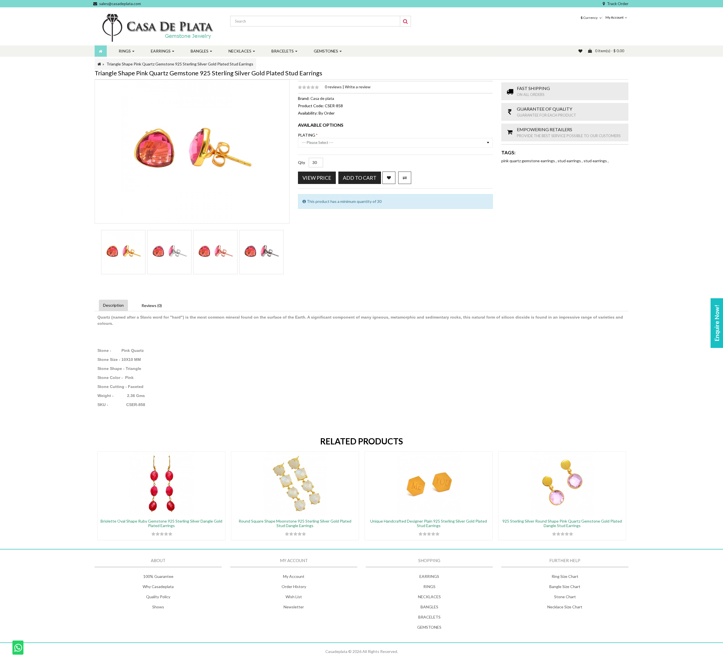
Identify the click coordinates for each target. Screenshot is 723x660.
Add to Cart (359, 178)
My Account (293, 576)
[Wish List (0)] (581, 51)
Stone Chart (565, 596)
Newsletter (294, 606)
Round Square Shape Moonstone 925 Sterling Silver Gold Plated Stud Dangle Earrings (295, 523)
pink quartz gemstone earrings (528, 160)
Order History (294, 586)
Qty (301, 162)
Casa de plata (322, 98)
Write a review (358, 86)
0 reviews (334, 86)
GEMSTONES (429, 627)
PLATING (307, 135)
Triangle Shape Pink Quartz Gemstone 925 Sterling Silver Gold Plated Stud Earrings (179, 64)
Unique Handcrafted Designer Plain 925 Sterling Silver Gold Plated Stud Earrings (428, 523)
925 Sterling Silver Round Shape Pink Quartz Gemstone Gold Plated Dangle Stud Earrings (562, 523)
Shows (158, 606)
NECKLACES (429, 596)
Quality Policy (158, 596)
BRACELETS (429, 617)
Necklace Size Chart (564, 606)
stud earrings (570, 160)
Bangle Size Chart (564, 586)
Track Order (617, 3)
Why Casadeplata (158, 586)
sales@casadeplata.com (120, 3)
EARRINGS (429, 576)
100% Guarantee (158, 576)
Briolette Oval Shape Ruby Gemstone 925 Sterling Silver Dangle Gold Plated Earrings (161, 523)
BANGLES (429, 606)
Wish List (294, 596)
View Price (316, 178)
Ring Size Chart (565, 576)
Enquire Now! (716, 323)
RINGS (429, 586)
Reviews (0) (151, 305)
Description (113, 305)
